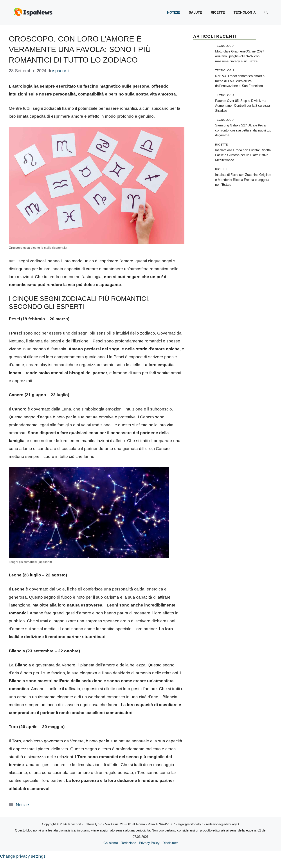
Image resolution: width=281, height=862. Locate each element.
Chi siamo (110, 843)
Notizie (173, 12)
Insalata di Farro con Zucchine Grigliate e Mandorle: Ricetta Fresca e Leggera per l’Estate (243, 179)
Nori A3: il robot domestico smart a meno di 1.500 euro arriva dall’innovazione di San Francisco (240, 81)
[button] (266, 12)
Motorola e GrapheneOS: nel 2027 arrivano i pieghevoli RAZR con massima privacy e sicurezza (239, 56)
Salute (195, 12)
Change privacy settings (23, 856)
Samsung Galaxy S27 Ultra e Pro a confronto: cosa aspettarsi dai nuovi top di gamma (243, 130)
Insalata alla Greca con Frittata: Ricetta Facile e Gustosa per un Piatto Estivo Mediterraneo (243, 155)
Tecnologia (245, 12)
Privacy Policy (149, 843)
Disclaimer (170, 843)
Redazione (128, 843)
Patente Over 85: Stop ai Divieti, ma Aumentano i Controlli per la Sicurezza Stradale (242, 105)
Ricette (218, 12)
